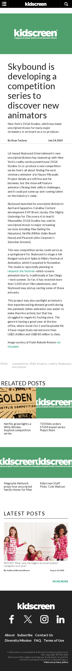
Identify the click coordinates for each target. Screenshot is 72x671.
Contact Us (44, 635)
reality (52, 363)
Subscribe (25, 635)
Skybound (64, 363)
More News (60, 581)
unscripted (19, 366)
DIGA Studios (38, 363)
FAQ (37, 640)
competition (20, 363)
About (10, 635)
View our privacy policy (56, 662)
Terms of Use (54, 640)
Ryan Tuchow (19, 140)
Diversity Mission (18, 640)
